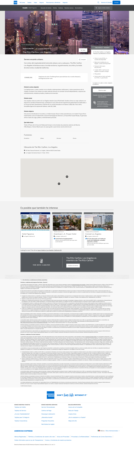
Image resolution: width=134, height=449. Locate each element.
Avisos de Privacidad (63, 436)
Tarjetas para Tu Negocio (22, 417)
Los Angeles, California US (44, 48)
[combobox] (105, 8)
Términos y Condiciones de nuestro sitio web (41, 436)
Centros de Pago (46, 410)
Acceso (116, 2)
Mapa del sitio (72, 421)
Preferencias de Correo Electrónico (101, 436)
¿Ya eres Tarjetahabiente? (22, 414)
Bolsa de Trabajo (73, 410)
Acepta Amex (72, 414)
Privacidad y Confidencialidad (80, 436)
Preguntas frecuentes (47, 421)
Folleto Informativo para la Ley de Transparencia (29, 440)
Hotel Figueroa (28, 234)
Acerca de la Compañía (75, 407)
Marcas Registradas (20, 436)
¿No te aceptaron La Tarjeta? (77, 417)
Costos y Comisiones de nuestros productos (58, 440)
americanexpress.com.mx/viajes (78, 284)
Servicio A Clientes (106, 2)
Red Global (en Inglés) (47, 424)
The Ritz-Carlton (28, 48)
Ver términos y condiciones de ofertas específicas (34, 279)
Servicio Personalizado (48, 407)
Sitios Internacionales (111, 431)
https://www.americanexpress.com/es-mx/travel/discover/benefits (33, 322)
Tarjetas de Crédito (20, 407)
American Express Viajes (91, 336)
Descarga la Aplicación (48, 414)
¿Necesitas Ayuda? (46, 417)
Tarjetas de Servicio (20, 410)
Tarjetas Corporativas (21, 421)
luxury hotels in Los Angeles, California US (50, 250)
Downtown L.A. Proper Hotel (65, 234)
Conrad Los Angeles (93, 234)
